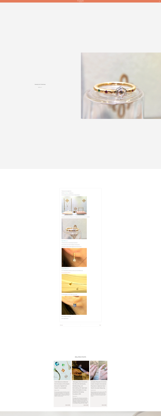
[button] (159, 1)
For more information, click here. (66, 272)
